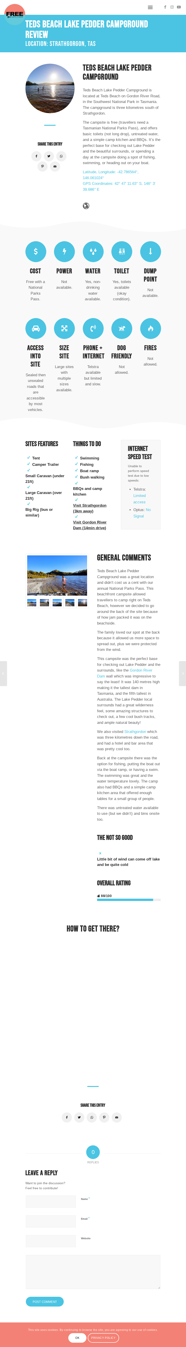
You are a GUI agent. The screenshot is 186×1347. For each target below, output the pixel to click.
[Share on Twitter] (49, 156)
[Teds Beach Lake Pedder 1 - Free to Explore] (70, 602)
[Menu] (150, 7)
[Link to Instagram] (172, 7)
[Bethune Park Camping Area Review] (182, 673)
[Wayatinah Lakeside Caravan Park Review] (3, 673)
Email (85, 1218)
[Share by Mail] (55, 166)
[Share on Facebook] (36, 156)
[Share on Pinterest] (42, 166)
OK (77, 1337)
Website (86, 1238)
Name (85, 1199)
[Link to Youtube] (179, 7)
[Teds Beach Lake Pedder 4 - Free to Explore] (44, 602)
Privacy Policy (103, 1337)
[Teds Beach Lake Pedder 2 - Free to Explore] (57, 602)
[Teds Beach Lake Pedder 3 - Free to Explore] (57, 575)
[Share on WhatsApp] (61, 156)
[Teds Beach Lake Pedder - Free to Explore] (82, 602)
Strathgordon (135, 732)
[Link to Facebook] (165, 7)
